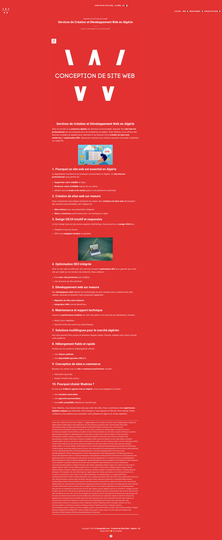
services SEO (127, 491)
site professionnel (94, 496)
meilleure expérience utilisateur (88, 470)
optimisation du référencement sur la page (103, 474)
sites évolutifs (117, 498)
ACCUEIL (177, 11)
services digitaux (103, 489)
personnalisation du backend (112, 479)
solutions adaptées (84, 503)
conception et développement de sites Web (77, 434)
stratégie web (87, 510)
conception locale (114, 434)
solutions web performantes (99, 507)
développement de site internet (116, 448)
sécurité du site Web (114, 484)
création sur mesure (64, 446)
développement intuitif (97, 453)
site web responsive (92, 498)
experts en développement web (71, 458)
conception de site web (105, 432)
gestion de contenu (88, 458)
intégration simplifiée (63, 462)
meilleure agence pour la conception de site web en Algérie (94, 467)
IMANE (108, 29)
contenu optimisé (97, 439)
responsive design (85, 484)
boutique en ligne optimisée (69, 427)
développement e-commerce (90, 451)
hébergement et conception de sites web (110, 458)
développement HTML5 (63, 453)
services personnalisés (94, 491)
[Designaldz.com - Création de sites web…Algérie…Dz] (12, 11)
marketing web (84, 465)
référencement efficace (66, 481)
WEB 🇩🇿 (185, 11)
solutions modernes (108, 505)
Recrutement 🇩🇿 (196, 11)
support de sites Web (110, 510)
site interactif (63, 496)
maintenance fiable (96, 462)
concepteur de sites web (85, 429)
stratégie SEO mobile (75, 510)
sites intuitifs (62, 500)
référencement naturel (96, 481)
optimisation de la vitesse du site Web (74, 474)
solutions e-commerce (65, 505)
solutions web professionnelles (120, 507)
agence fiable (62, 425)
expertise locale (120, 455)
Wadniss (117, 132)
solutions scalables (82, 507)
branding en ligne (86, 427)
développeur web (86, 455)
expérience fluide (99, 455)
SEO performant (61, 486)
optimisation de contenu (113, 472)
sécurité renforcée (128, 484)
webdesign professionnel (91, 512)
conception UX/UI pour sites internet (103, 436)
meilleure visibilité (122, 470)
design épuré (114, 446)
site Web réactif (79, 498)
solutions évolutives (81, 505)
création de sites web (94, 444)
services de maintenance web (65, 489)
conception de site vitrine (88, 432)
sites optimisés (116, 500)
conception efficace (121, 432)
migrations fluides (98, 472)
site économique (105, 493)
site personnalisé (82, 496)
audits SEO (119, 425)
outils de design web (81, 479)
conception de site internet (69, 432)
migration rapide (85, 472)
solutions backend (98, 503)
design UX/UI (100, 448)
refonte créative (109, 481)
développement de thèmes (70, 451)
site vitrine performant (66, 498)
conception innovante (99, 434)
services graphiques (78, 491)
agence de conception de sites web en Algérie (107, 422)
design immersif (125, 446)
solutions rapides (69, 507)
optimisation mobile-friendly (69, 477)
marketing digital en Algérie (68, 465)
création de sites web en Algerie (95, 19)
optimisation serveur (66, 479)
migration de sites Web (71, 472)
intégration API (113, 460)
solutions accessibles (70, 503)
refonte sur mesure (63, 484)
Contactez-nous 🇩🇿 (212, 11)
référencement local (81, 481)
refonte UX (74, 484)
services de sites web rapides (86, 489)
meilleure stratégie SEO (107, 470)
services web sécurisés (72, 493)
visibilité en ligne (76, 512)
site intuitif (71, 496)
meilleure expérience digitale (67, 470)
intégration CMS (124, 460)
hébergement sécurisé (100, 460)
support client (98, 510)
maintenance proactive (111, 462)
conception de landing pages (104, 429)
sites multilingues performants (99, 500)
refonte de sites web (123, 481)
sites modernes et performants (78, 500)
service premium (73, 486)
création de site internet (86, 441)
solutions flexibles (94, 505)
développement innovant (80, 453)
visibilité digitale (64, 512)
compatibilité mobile (69, 429)
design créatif (76, 446)
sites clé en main (105, 498)
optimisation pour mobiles (88, 477)
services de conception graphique (102, 486)
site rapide (104, 496)
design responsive (65, 448)
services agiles (84, 486)
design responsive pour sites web (83, 448)
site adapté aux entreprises (89, 493)
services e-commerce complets (121, 489)
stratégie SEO (62, 510)
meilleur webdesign (96, 465)
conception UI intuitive (82, 436)
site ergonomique (128, 493)
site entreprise (117, 493)
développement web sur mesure (69, 455)
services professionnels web (112, 491)
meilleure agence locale (65, 467)
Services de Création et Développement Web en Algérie (95, 22)
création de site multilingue (122, 441)
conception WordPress (69, 439)
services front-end (64, 491)
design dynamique (103, 446)
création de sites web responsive (113, 444)
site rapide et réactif (116, 496)
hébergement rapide (85, 460)
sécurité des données (99, 484)
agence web (71, 425)
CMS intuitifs (96, 427)
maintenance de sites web (80, 462)
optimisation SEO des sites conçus (110, 477)
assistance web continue (106, 425)
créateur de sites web (111, 439)
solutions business (111, 503)
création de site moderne (104, 441)
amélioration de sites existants (86, 425)
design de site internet (89, 446)
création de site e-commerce (68, 441)
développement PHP (112, 453)
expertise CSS (110, 455)
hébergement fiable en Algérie (66, 460)
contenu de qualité (84, 439)
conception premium (67, 436)
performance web (95, 479)
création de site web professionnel (74, 444)
